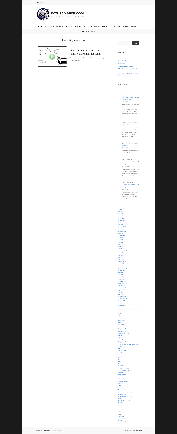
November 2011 (122, 246)
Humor (120, 346)
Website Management (124, 400)
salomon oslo (125, 182)
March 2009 (121, 294)
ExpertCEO (121, 340)
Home (40, 26)
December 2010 (122, 266)
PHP (119, 363)
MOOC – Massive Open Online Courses (95, 26)
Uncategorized (122, 394)
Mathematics (121, 355)
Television (120, 387)
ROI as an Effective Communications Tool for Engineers (130, 162)
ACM (119, 313)
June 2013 (120, 224)
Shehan (125, 26)
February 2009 (122, 296)
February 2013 (122, 227)
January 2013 (121, 229)
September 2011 (122, 251)
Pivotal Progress (122, 366)
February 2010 (122, 281)
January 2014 (121, 218)
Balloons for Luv (122, 318)
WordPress (121, 403)
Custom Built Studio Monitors (126, 61)
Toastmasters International (125, 392)
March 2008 (121, 303)
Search (120, 40)
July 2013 (120, 222)
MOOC (120, 357)
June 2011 (120, 253)
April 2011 (121, 257)
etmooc (120, 335)
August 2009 (121, 290)
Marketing (120, 353)
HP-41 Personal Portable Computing (128, 344)
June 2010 (120, 274)
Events (120, 337)
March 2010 (121, 279)
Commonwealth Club (123, 326)
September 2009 (122, 287)
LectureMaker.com (67, 13)
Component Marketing (124, 329)
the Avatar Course (123, 390)
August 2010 (121, 272)
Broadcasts (121, 324)
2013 (87, 31)
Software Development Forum (126, 379)
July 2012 (120, 237)
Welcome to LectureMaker (53, 26)
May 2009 (120, 292)
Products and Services (73, 26)
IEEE (119, 348)
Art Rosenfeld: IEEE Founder (125, 66)
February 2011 (122, 261)
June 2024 (120, 211)
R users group (121, 372)
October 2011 (121, 248)
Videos (120, 398)
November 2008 (122, 298)
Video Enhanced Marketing (125, 396)
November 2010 (122, 268)
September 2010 (122, 270)
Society (120, 376)
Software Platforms (123, 381)
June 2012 (120, 240)
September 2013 (122, 220)
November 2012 (122, 233)
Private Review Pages (123, 368)
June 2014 (120, 216)
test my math (121, 63)
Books (119, 322)
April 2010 (121, 277)
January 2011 (121, 264)
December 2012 (122, 231)
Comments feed (122, 418)
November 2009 (122, 283)
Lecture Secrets (122, 350)
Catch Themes (139, 430)
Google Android (122, 342)
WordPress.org (122, 421)
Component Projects (123, 331)
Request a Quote (115, 26)
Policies (133, 26)
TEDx (119, 385)
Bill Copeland (121, 320)
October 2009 (121, 285)
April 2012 (121, 244)
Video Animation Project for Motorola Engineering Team (130, 97)
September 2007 (122, 305)
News (119, 359)
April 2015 (121, 213)
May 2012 (120, 242)
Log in (119, 414)
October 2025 (121, 209)
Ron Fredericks (122, 374)
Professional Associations (125, 370)
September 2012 (122, 235)
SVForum (120, 383)
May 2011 (120, 255)
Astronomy (121, 316)
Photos (120, 361)
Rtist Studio (125, 95)
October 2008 (121, 301)
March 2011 (121, 259)
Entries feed (121, 416)
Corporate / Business (123, 333)
